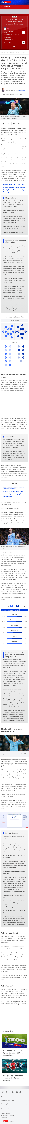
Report (3, 52)
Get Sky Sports (7, 190)
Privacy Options (5, 1113)
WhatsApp (20, 1092)
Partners (4, 1097)
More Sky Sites (5, 1104)
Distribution (11, 610)
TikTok (9, 1092)
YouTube (16, 1092)
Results (22, 187)
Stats (17, 52)
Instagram (13, 1092)
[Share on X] (8, 123)
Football (7, 6)
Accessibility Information (7, 1115)
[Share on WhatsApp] (13, 123)
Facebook (6, 1092)
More (24, 52)
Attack (17, 610)
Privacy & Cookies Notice (7, 1111)
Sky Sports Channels (7, 1100)
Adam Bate (9, 88)
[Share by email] (19, 123)
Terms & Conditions (6, 1108)
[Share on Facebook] (3, 123)
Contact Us (4, 1117)
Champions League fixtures (11, 187)
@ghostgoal (22, 90)
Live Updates (10, 52)
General (4, 610)
